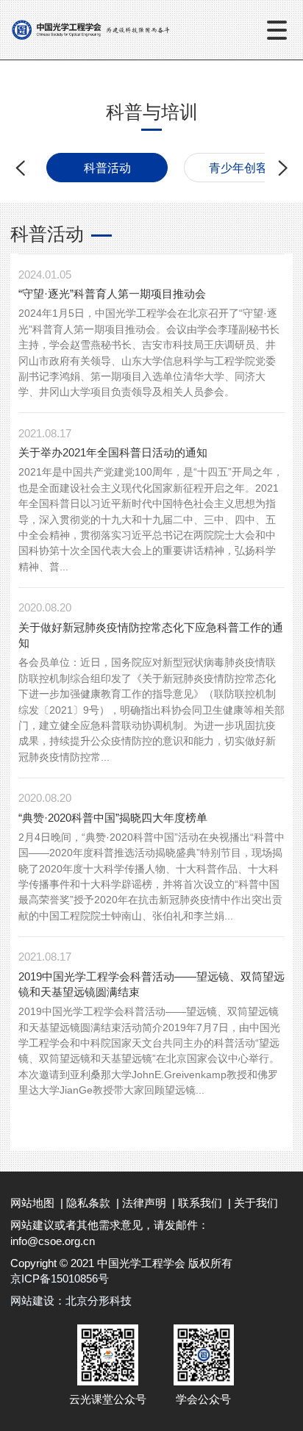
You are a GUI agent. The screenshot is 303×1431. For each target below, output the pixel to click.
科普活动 (107, 167)
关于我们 (256, 1203)
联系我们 (200, 1203)
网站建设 (32, 1300)
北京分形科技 (98, 1300)
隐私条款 (88, 1203)
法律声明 (144, 1203)
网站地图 (32, 1203)
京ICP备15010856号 (59, 1278)
